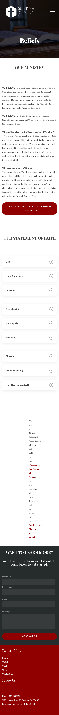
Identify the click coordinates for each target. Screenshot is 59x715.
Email (4, 599)
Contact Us (29, 636)
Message (6, 611)
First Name (7, 577)
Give (4, 670)
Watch (5, 662)
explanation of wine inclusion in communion (29, 208)
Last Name (7, 587)
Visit (4, 666)
